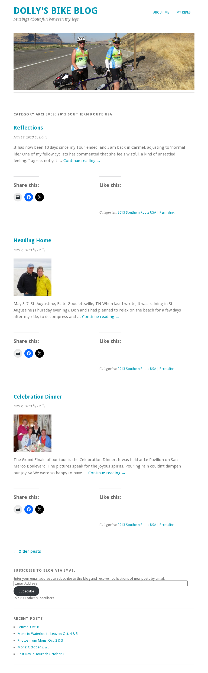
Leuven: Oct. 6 (28, 627)
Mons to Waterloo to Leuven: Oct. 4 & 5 (48, 634)
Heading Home (32, 240)
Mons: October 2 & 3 (34, 647)
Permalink (167, 212)
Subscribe (26, 591)
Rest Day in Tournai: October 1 (41, 654)
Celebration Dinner (38, 397)
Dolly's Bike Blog (56, 10)
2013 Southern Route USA (137, 212)
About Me (161, 12)
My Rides (184, 12)
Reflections (28, 128)
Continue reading (82, 160)
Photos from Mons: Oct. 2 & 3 (40, 640)
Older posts (27, 551)
